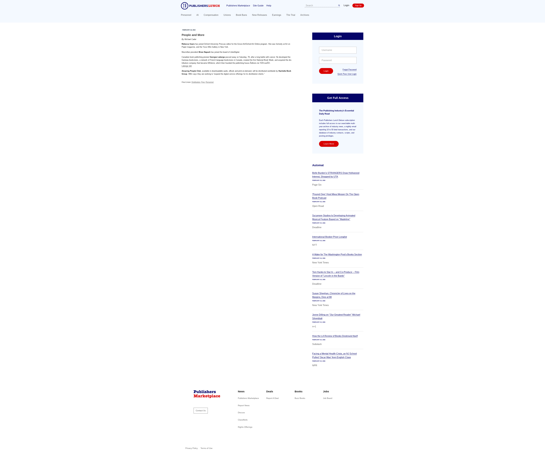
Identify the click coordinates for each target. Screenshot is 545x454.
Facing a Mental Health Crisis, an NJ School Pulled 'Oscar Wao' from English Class (334, 355)
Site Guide (258, 5)
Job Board (327, 398)
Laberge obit (187, 66)
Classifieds (243, 420)
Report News (244, 405)
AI (197, 15)
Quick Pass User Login (347, 74)
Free (203, 82)
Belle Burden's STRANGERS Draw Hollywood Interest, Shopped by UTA (335, 175)
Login (346, 5)
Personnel (186, 15)
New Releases (259, 15)
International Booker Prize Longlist (329, 237)
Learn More (329, 144)
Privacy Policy (191, 448)
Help (268, 5)
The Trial (290, 15)
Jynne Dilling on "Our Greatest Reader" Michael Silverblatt (336, 317)
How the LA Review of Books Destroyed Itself (335, 336)
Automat (318, 165)
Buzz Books (300, 398)
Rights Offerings (245, 427)
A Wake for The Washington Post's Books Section (337, 254)
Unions (227, 15)
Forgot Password (350, 69)
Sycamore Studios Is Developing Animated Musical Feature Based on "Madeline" (333, 217)
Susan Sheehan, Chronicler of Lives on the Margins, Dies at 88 (333, 295)
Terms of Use (206, 448)
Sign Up (358, 5)
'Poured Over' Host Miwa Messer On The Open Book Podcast (335, 196)
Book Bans (241, 15)
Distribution (196, 82)
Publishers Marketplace (238, 5)
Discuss (241, 412)
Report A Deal (272, 398)
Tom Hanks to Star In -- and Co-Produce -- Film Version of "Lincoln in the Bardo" (335, 274)
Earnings (276, 15)
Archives (304, 15)
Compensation (211, 15)
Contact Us (201, 410)
